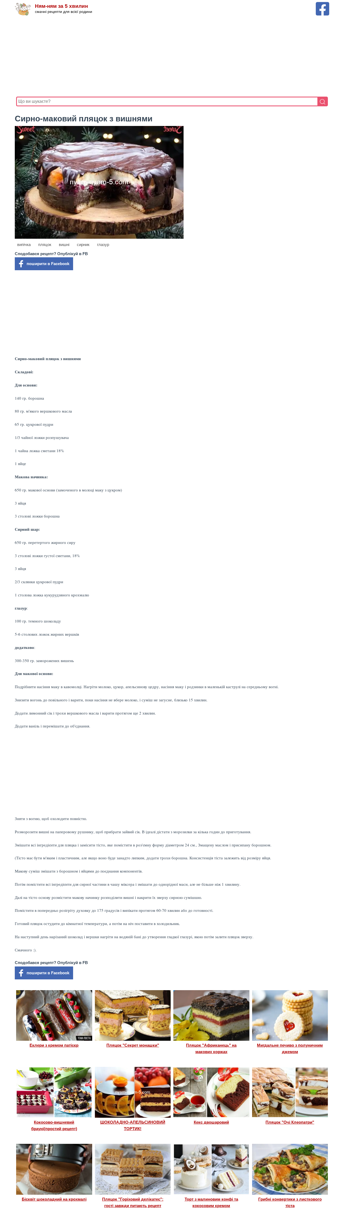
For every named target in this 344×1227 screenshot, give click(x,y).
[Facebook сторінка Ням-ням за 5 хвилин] (322, 4)
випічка (24, 244)
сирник (83, 244)
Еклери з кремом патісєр (54, 1045)
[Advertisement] (172, 56)
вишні (64, 244)
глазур (103, 244)
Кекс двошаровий (211, 1122)
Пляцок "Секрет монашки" (132, 1045)
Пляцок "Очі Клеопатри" (290, 1122)
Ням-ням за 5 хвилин (61, 6)
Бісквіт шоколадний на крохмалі (54, 1199)
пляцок (44, 244)
